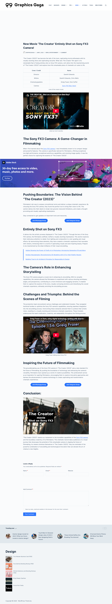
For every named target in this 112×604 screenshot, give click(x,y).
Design (63, 5)
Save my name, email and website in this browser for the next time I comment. (46, 509)
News (76, 5)
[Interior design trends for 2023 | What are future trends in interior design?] (8, 536)
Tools (91, 5)
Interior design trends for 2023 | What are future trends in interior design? (20, 536)
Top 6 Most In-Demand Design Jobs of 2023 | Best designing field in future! (45, 536)
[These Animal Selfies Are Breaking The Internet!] (60, 536)
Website (70, 471)
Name (25, 471)
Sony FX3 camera (49, 149)
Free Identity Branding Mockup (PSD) (23, 563)
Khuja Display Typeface (19, 578)
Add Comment (28, 489)
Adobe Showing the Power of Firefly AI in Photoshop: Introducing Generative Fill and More (56, 250)
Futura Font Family (18, 585)
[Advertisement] (56, 23)
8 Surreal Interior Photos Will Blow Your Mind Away (98, 536)
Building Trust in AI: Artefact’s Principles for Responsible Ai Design (47, 259)
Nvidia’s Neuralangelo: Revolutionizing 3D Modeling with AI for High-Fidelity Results (53, 255)
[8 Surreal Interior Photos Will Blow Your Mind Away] (85, 536)
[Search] (105, 5)
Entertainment (53, 52)
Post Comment (29, 514)
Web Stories (98, 5)
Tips (70, 5)
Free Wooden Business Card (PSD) (22, 556)
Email (48, 471)
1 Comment (63, 52)
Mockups (56, 5)
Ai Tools (84, 5)
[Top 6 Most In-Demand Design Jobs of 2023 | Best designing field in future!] (34, 536)
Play (50, 5)
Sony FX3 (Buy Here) (69, 86)
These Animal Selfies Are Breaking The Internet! (72, 536)
